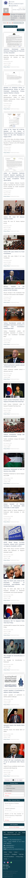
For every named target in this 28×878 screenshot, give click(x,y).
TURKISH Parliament (10, 808)
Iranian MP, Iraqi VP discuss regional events (14, 217)
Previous (7, 780)
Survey (5, 858)
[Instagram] (8, 862)
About (15, 852)
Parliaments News (10, 788)
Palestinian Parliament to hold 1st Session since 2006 (14, 470)
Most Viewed (8, 793)
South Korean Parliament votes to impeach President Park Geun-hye (14, 400)
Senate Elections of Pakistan (12, 803)
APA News (8, 785)
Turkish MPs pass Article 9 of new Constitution (14, 252)
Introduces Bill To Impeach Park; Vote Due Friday (14, 621)
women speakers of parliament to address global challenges (14, 691)
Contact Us (6, 854)
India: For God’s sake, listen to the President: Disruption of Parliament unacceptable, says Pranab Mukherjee (14, 583)
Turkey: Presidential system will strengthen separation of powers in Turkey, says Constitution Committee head (14, 325)
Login (20, 8)
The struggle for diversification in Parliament (14, 656)
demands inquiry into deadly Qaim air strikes (14, 726)
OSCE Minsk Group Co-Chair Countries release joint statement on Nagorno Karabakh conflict (14, 544)
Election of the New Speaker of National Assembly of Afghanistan (14, 814)
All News (7, 795)
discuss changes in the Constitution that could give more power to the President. (14, 288)
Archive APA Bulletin (14, 827)
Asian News (9, 790)
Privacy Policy (19, 856)
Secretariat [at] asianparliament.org (15, 849)
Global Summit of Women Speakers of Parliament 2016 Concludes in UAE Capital (14, 505)
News (10, 22)
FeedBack (14, 854)
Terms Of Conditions (9, 856)
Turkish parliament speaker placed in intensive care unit (14, 366)
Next (21, 780)
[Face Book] (4, 862)
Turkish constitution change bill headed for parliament (14, 435)
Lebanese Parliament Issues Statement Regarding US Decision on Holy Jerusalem (14, 50)
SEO (11, 871)
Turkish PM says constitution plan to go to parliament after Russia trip (14, 761)
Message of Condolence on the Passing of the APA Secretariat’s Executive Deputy (18, 17)
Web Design (6, 871)
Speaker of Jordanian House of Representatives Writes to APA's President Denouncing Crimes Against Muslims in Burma (14, 90)
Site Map (21, 854)
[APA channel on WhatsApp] (11, 862)
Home (4, 22)
